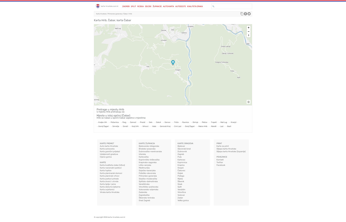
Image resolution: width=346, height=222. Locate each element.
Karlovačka (144, 157)
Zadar (180, 198)
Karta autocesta (107, 149)
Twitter (220, 162)
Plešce (204, 122)
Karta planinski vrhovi (109, 176)
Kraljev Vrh (102, 122)
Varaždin (181, 189)
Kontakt (220, 160)
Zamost (133, 122)
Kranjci (233, 122)
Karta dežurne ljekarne (110, 187)
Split (133, 6)
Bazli (229, 126)
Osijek (148, 6)
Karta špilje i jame (108, 184)
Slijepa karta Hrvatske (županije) (231, 151)
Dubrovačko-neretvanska (150, 151)
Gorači (125, 126)
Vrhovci (145, 126)
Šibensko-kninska (147, 198)
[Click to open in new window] (245, 14)
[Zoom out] (249, 31)
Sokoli (158, 122)
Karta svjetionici (107, 189)
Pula (180, 157)
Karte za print (223, 146)
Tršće (176, 122)
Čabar (126, 14)
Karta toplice (105, 170)
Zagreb (125, 6)
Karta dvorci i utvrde (109, 181)
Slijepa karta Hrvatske (226, 149)
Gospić (181, 168)
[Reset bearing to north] (249, 35)
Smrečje (115, 126)
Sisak (180, 184)
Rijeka (140, 6)
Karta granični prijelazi (110, 151)
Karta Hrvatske (101, 14)
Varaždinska (144, 184)
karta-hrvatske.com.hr (109, 6)
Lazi (221, 126)
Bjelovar (181, 146)
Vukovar (181, 195)
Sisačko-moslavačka (148, 179)
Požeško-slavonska (147, 173)
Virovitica (182, 192)
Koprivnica (182, 162)
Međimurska (144, 168)
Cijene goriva (106, 157)
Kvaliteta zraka (195, 6)
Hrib (130, 14)
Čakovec (181, 170)
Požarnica (115, 122)
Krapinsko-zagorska (148, 162)
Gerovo (167, 122)
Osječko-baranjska (147, 170)
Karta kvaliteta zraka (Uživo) (112, 165)
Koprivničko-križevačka (149, 160)
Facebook (221, 165)
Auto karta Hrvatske (109, 146)
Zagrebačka (144, 195)
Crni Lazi (177, 126)
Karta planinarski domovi (111, 173)
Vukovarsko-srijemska (148, 189)
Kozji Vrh (135, 126)
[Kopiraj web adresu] (241, 14)
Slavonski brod (184, 149)
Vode (154, 126)
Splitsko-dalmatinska (148, 181)
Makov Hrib (202, 126)
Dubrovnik (182, 151)
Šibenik (181, 181)
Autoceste (180, 6)
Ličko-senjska (145, 165)
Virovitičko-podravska (148, 187)
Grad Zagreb (144, 200)
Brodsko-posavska (147, 149)
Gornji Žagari (103, 126)
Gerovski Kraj (165, 126)
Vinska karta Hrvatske (109, 192)
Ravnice (185, 122)
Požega (181, 176)
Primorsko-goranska (115, 14)
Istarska (142, 154)
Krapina (181, 165)
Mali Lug (223, 122)
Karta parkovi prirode (109, 179)
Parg (124, 122)
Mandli (213, 126)
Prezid (142, 122)
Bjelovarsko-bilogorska (149, 146)
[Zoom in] (249, 28)
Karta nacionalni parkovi (111, 168)
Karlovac (181, 160)
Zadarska (143, 192)
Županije (157, 6)
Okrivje (195, 122)
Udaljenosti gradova (109, 154)
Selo (150, 122)
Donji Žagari (190, 126)
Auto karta (168, 6)
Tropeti (214, 122)
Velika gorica (183, 200)
